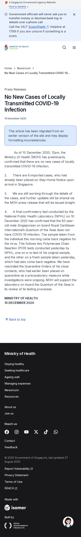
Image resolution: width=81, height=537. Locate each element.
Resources (12, 396)
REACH (9, 488)
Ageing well (12, 377)
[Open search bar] (64, 47)
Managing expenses (18, 383)
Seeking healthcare (17, 370)
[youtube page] (26, 432)
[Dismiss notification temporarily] (74, 14)
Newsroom (24, 68)
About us (10, 407)
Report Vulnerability (17, 468)
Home (8, 68)
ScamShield (36, 27)
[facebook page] (7, 432)
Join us (9, 413)
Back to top (17, 319)
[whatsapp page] (55, 432)
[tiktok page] (46, 432)
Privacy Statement (16, 475)
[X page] (36, 432)
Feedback (11, 447)
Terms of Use (13, 482)
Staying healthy (14, 364)
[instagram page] (16, 432)
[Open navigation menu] (74, 47)
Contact (10, 441)
